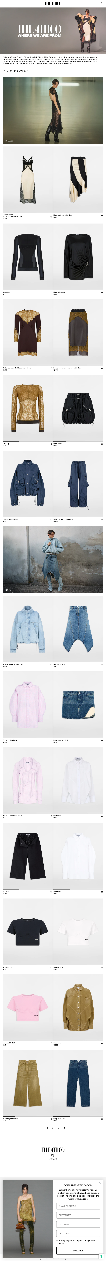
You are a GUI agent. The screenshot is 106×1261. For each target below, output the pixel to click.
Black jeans (7, 891)
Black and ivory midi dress (12, 216)
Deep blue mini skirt (60, 740)
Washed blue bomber (11, 519)
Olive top (6, 444)
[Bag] (101, 4)
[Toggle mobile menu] (22, 3)
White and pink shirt (10, 740)
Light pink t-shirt (9, 1043)
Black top (6, 292)
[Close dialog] (100, 1183)
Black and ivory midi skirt (62, 215)
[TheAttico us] (53, 4)
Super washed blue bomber (13, 664)
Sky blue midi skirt (59, 664)
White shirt (57, 816)
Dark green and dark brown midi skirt (67, 368)
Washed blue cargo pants (63, 519)
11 (64, 1127)
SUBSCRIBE (78, 1250)
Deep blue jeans (59, 1119)
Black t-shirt (7, 967)
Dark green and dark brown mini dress (17, 368)
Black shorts (57, 444)
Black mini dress (59, 292)
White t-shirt (58, 967)
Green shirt (57, 1043)
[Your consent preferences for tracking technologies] (101, 1256)
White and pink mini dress (12, 816)
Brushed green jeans (10, 1119)
